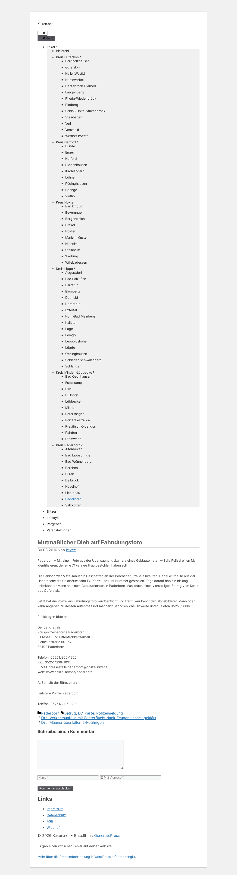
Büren (69, 474)
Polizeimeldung (109, 713)
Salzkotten (73, 505)
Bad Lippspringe (77, 455)
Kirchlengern (74, 171)
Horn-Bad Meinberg (80, 316)
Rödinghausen (76, 183)
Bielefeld (62, 51)
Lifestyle (53, 518)
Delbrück (72, 480)
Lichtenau (72, 493)
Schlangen (73, 366)
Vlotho (70, 196)
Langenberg (74, 92)
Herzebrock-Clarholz (81, 86)
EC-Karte (86, 713)
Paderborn (73, 499)
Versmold (72, 130)
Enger (69, 152)
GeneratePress (107, 835)
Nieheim (71, 244)
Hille (68, 389)
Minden (70, 408)
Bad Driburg (74, 206)
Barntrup (71, 285)
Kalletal (70, 322)
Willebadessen (76, 262)
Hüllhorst (71, 395)
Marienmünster (76, 237)
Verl (68, 123)
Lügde (70, 347)
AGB (50, 821)
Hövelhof (72, 486)
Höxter (70, 231)
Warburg (71, 256)
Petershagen (74, 414)
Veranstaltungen (59, 530)
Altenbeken (73, 449)
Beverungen (74, 212)
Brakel (70, 225)
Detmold (71, 297)
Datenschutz (56, 815)
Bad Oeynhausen (78, 376)
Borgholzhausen (77, 61)
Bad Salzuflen (75, 279)
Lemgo (70, 335)
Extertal (71, 310)
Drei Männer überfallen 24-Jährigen (72, 722)
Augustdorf (73, 272)
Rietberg (71, 105)
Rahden (71, 432)
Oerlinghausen (76, 354)
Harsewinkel (74, 80)
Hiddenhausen (76, 165)
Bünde (70, 146)
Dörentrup (73, 304)
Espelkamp (73, 383)
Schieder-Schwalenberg (83, 360)
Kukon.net (45, 24)
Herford (71, 158)
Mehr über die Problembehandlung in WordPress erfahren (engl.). (86, 857)
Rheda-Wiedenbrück (80, 98)
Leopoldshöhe (76, 341)
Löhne (70, 177)
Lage (69, 329)
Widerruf (53, 827)
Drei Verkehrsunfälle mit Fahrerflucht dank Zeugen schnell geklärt (98, 717)
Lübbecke (73, 401)
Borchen (71, 468)
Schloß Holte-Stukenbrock (85, 111)
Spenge (71, 190)
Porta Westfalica (77, 420)
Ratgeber (54, 524)
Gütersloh (72, 67)
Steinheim (72, 250)
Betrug (70, 713)
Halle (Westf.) (75, 73)
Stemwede (73, 439)
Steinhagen (73, 117)
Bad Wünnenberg (78, 461)
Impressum (55, 809)
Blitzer (51, 511)
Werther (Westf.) (77, 136)
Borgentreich (75, 219)
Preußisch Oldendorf (81, 426)
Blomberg (72, 291)
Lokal (51, 47)
